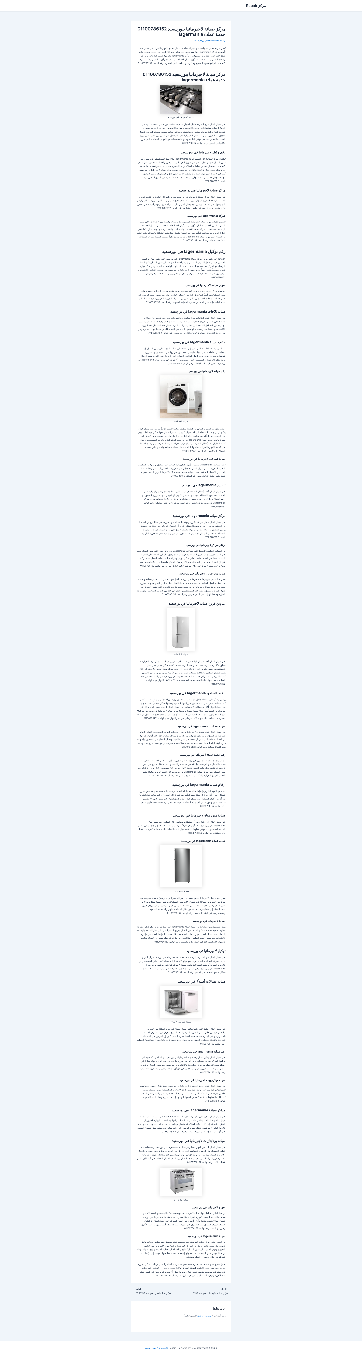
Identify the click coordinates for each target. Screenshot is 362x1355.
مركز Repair (256, 5)
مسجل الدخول (204, 1315)
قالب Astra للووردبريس (156, 1348)
